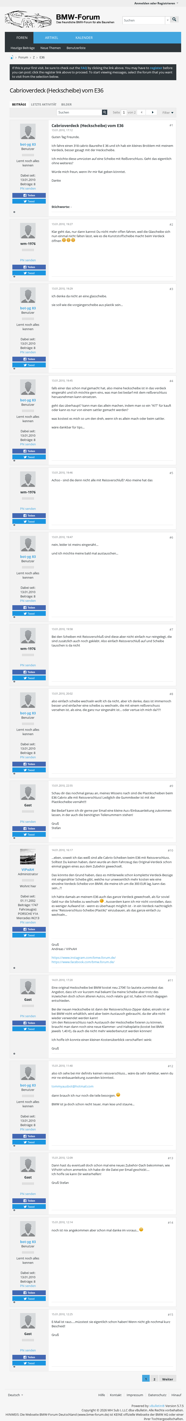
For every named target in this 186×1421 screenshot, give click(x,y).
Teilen (31, 195)
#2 (171, 224)
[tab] (19, 104)
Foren (22, 37)
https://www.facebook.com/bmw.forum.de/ (83, 962)
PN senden (28, 188)
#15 (170, 1315)
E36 (42, 57)
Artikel (51, 37)
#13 (170, 1158)
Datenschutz (157, 1395)
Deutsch (14, 1395)
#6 (171, 537)
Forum (23, 57)
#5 (171, 473)
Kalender (84, 37)
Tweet (31, 201)
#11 (170, 980)
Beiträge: (26, 184)
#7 (171, 629)
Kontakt (116, 1395)
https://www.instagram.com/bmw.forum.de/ (84, 957)
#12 (170, 1066)
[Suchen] (174, 19)
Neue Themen (50, 48)
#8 (171, 694)
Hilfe (101, 1395)
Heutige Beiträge (23, 48)
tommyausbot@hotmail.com (72, 1086)
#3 (171, 289)
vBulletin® (157, 1406)
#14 (170, 1223)
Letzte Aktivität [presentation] (43, 104)
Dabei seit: (28, 175)
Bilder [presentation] (66, 104)
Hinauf (176, 1395)
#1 (171, 125)
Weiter (167, 1379)
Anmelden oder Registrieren (154, 3)
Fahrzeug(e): (28, 909)
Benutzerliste (76, 48)
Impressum (135, 1395)
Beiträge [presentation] (19, 104)
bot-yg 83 (28, 144)
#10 (170, 850)
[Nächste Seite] (152, 112)
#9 (171, 786)
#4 (171, 381)
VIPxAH (28, 869)
